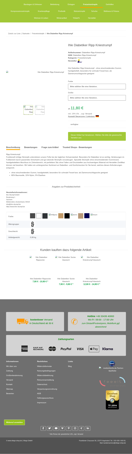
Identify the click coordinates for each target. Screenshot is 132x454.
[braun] (94, 214)
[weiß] (38, 215)
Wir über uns (12, 366)
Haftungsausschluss (46, 398)
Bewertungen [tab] (30, 147)
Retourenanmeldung (46, 380)
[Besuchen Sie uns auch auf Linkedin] (87, 428)
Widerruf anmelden (14, 422)
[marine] (87, 215)
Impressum (42, 403)
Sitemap (9, 389)
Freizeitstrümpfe (85, 58)
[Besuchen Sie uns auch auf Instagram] (75, 428)
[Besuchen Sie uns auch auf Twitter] (49, 428)
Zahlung (9, 371)
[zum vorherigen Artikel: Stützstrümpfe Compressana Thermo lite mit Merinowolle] (117, 33)
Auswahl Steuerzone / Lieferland (82, 116)
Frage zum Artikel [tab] (50, 147)
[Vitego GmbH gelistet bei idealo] (112, 363)
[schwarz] (67, 216)
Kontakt (9, 384)
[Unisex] (32, 231)
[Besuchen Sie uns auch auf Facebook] (43, 428)
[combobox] (97, 86)
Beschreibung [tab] (13, 147)
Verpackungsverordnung (47, 389)
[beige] (81, 216)
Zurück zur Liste (14, 33)
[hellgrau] (53, 214)
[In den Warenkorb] (8, 42)
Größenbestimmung (15, 375)
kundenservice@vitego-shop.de (114, 443)
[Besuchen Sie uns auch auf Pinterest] (68, 428)
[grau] (32, 215)
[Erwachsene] (32, 224)
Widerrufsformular (45, 366)
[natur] (61, 215)
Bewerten (10, 393)
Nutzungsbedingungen (47, 371)
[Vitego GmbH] (15, 4)
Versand (89, 114)
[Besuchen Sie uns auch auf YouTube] (56, 428)
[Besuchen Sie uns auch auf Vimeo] (62, 428)
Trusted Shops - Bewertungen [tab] (77, 147)
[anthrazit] (44, 216)
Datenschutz (42, 384)
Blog (70, 366)
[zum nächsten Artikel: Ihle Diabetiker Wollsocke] (123, 33)
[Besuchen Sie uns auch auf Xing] (81, 428)
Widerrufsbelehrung (46, 375)
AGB (39, 393)
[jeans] (74, 214)
